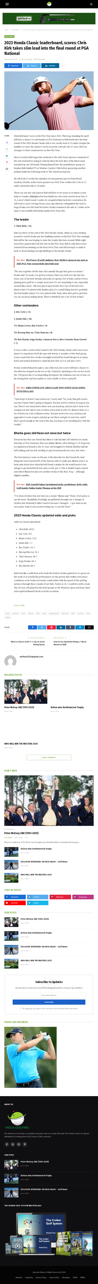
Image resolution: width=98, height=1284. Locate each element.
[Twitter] (6, 149)
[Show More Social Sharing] (62, 65)
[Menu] (7, 4)
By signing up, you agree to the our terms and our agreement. (50, 1008)
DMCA (82, 1277)
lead (44, 613)
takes (8, 617)
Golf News (9, 36)
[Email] (6, 168)
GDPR (75, 1277)
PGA (73, 613)
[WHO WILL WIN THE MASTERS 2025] (25, 728)
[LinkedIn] (6, 155)
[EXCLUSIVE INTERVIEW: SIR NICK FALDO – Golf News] (11, 865)
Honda (30, 613)
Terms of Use (54, 1277)
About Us (18, 1277)
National (65, 613)
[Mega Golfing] (49, 4)
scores (80, 613)
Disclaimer (66, 1277)
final (23, 613)
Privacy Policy (64, 1008)
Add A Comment (49, 757)
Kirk (38, 613)
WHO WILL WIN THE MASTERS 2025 (21, 743)
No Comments (27, 59)
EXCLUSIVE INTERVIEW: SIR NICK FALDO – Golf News (44, 861)
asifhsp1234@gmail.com (31, 656)
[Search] (91, 4)
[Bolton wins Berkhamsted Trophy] (72, 692)
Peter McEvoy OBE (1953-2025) (19, 707)
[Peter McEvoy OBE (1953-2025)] (25, 692)
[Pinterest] (6, 162)
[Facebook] (6, 142)
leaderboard (54, 613)
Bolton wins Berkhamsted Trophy (67, 707)
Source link (19, 605)
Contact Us (29, 1277)
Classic (16, 613)
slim (88, 613)
